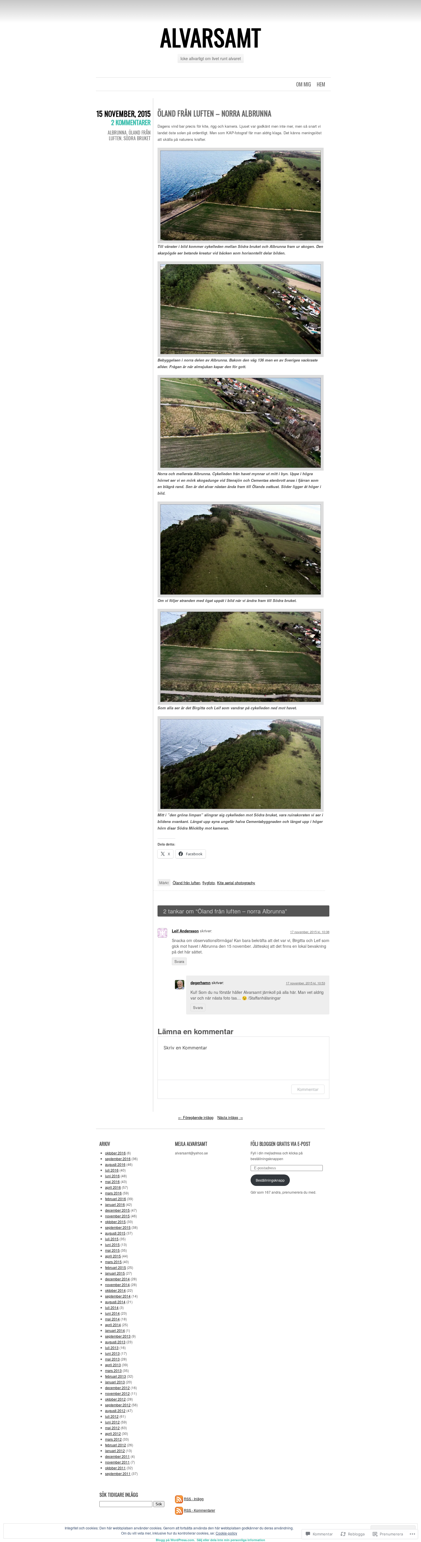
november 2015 (117, 1215)
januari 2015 (115, 1273)
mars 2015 (113, 1261)
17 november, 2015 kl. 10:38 (309, 931)
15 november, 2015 (124, 113)
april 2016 (113, 1187)
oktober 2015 (115, 1221)
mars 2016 (113, 1192)
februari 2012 (115, 1444)
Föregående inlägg (195, 1117)
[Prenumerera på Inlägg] (179, 1498)
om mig (303, 84)
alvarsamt (210, 37)
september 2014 (118, 1296)
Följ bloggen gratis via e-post (280, 1143)
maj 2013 (112, 1359)
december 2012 (117, 1387)
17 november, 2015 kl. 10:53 (305, 983)
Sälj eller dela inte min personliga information (231, 1540)
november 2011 (117, 1462)
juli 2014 (112, 1307)
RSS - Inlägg (194, 1498)
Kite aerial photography (236, 882)
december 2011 (117, 1456)
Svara (179, 961)
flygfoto (208, 882)
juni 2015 (112, 1244)
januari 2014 (115, 1330)
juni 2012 (112, 1421)
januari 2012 (115, 1450)
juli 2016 (112, 1170)
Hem (321, 84)
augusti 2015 (115, 1233)
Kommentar (307, 1089)
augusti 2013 (115, 1341)
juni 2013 (112, 1353)
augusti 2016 (115, 1164)
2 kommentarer (131, 122)
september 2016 (118, 1158)
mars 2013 (113, 1370)
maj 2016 (112, 1181)
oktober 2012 (115, 1399)
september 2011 (118, 1473)
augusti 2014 (115, 1301)
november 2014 (117, 1284)
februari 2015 (115, 1267)
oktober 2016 (115, 1152)
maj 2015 (112, 1250)
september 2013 (118, 1336)
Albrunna (117, 132)
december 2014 (117, 1278)
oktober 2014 (115, 1290)
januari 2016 (115, 1204)
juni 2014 (112, 1313)
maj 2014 (112, 1318)
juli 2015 (112, 1238)
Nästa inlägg (230, 1117)
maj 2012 (112, 1427)
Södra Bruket (137, 138)
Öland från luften (186, 882)
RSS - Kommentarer (199, 1510)
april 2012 (113, 1433)
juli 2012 (112, 1416)
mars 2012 (113, 1439)
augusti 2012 (115, 1410)
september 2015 (118, 1227)
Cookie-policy (226, 1533)
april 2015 (113, 1255)
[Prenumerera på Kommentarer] (179, 1510)
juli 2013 (112, 1347)
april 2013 (113, 1364)
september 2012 (118, 1404)
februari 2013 (115, 1376)
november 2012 (117, 1393)
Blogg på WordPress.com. (175, 1540)
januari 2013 (115, 1381)
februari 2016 (115, 1198)
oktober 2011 (115, 1467)
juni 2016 (112, 1175)
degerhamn (200, 982)
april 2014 (113, 1324)
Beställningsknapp (270, 1180)
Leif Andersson (185, 930)
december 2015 (117, 1210)
